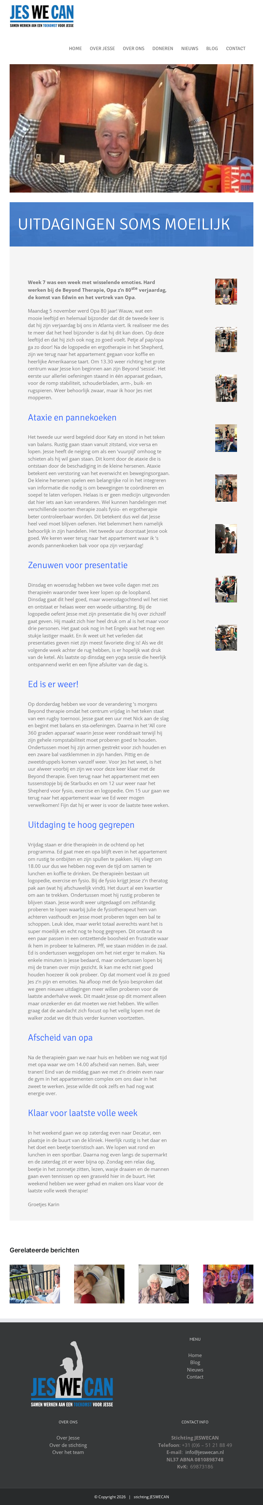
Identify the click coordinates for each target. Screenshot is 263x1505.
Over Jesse (68, 1437)
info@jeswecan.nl (204, 1452)
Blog (195, 1362)
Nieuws (195, 1369)
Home (195, 1355)
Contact (195, 1376)
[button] (14, 1284)
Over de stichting (68, 1445)
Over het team (68, 1452)
